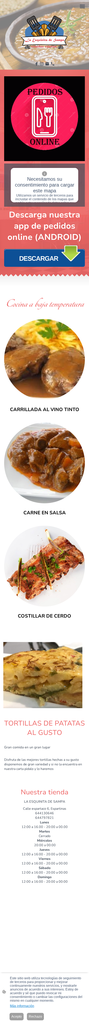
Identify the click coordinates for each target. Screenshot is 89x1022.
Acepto (16, 1016)
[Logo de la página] (44, 30)
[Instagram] (42, 64)
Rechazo (35, 1016)
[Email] (47, 64)
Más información (22, 1006)
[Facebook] (36, 64)
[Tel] (52, 64)
